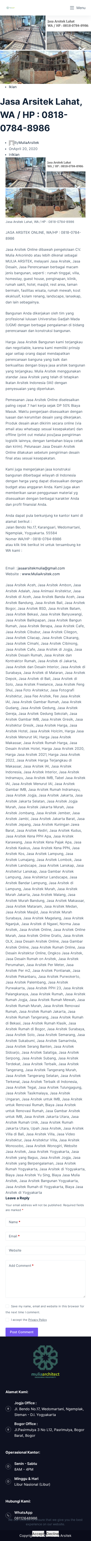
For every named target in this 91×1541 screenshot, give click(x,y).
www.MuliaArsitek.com (41, 574)
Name (14, 1222)
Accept (38, 1533)
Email (14, 1236)
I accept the (29, 1319)
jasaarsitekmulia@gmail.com (41, 568)
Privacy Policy (37, 1319)
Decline (52, 1533)
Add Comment (21, 1265)
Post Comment (22, 1332)
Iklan (13, 87)
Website (15, 1250)
